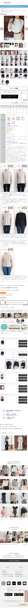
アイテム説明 (15, 102)
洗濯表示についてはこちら (12, 125)
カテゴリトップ (8, 8)
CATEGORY (7, 567)
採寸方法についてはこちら (12, 141)
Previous (1, 28)
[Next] (27, 537)
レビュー (23, 102)
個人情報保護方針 (19, 574)
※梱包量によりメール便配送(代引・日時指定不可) (13, 330)
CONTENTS (20, 567)
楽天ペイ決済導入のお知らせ (7, 424)
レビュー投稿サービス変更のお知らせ (9, 426)
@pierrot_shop (6, 557)
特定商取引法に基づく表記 (7, 574)
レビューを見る (15, 290)
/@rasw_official (13, 557)
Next (26, 28)
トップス (14, 8)
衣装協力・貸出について (20, 576)
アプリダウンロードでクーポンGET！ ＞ (14, 6)
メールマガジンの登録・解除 (7, 576)
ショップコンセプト (19, 570)
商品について (23, 143)
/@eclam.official (21, 557)
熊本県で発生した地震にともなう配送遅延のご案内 (12, 428)
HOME (2, 8)
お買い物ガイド (5, 572)
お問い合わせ (18, 572)
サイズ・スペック (5, 102)
